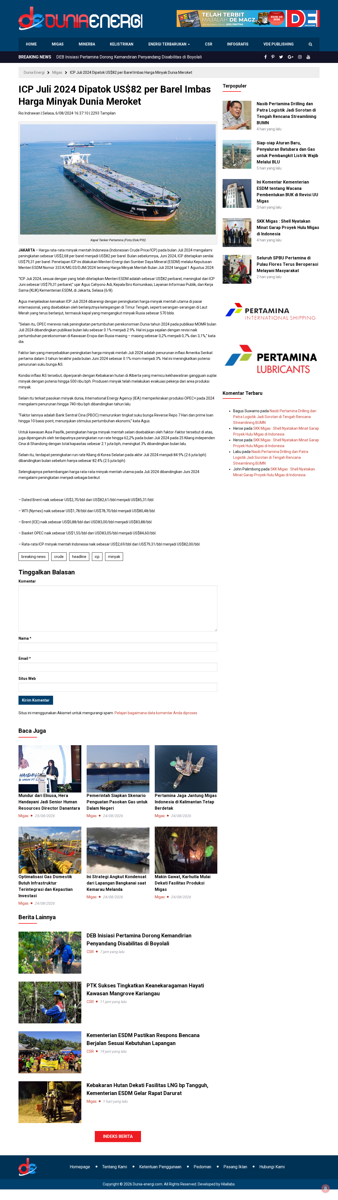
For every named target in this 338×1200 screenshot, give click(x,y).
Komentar (27, 581)
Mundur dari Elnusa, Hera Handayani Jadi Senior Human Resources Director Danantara (49, 802)
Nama (24, 638)
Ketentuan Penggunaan (160, 1166)
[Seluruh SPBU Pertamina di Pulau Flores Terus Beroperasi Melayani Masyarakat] (237, 269)
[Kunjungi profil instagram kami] (302, 57)
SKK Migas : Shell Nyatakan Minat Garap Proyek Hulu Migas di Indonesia (288, 227)
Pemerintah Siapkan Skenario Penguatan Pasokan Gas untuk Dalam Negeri (117, 802)
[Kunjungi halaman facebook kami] (274, 57)
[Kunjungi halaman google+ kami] (294, 57)
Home (31, 44)
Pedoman (202, 1166)
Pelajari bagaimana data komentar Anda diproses (156, 713)
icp (97, 557)
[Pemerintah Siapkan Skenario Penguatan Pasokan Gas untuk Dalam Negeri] (118, 768)
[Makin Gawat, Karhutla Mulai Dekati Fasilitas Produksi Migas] (186, 850)
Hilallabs (228, 1184)
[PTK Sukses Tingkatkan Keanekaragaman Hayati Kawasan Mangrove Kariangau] (49, 1002)
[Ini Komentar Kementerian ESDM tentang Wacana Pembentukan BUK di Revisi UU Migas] (237, 193)
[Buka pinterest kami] (280, 57)
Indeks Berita (118, 1136)
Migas (58, 44)
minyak (114, 557)
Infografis (238, 44)
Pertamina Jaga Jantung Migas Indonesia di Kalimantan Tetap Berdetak (186, 802)
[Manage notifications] (325, 1188)
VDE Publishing (278, 44)
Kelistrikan (123, 44)
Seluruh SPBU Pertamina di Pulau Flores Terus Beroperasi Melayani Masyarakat (287, 264)
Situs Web (27, 678)
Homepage (80, 1166)
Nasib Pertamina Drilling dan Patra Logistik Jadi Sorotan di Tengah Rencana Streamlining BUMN (274, 417)
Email (24, 658)
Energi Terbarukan (168, 44)
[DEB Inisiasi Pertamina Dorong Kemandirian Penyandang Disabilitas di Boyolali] (49, 952)
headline (79, 557)
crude (59, 557)
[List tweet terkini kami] (287, 57)
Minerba (88, 44)
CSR (209, 44)
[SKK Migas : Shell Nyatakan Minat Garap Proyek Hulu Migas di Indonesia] (237, 232)
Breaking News (33, 557)
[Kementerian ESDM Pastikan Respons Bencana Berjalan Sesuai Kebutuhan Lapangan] (49, 1052)
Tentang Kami (114, 1166)
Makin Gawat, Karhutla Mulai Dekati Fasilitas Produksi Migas (182, 883)
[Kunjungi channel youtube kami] (309, 57)
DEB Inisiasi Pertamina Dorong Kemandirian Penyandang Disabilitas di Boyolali (129, 56)
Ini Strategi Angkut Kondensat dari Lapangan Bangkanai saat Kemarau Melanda (116, 883)
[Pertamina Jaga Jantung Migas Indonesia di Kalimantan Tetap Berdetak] (186, 768)
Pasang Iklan (235, 1166)
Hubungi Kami (272, 1166)
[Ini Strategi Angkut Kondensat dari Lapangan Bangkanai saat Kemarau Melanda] (118, 850)
